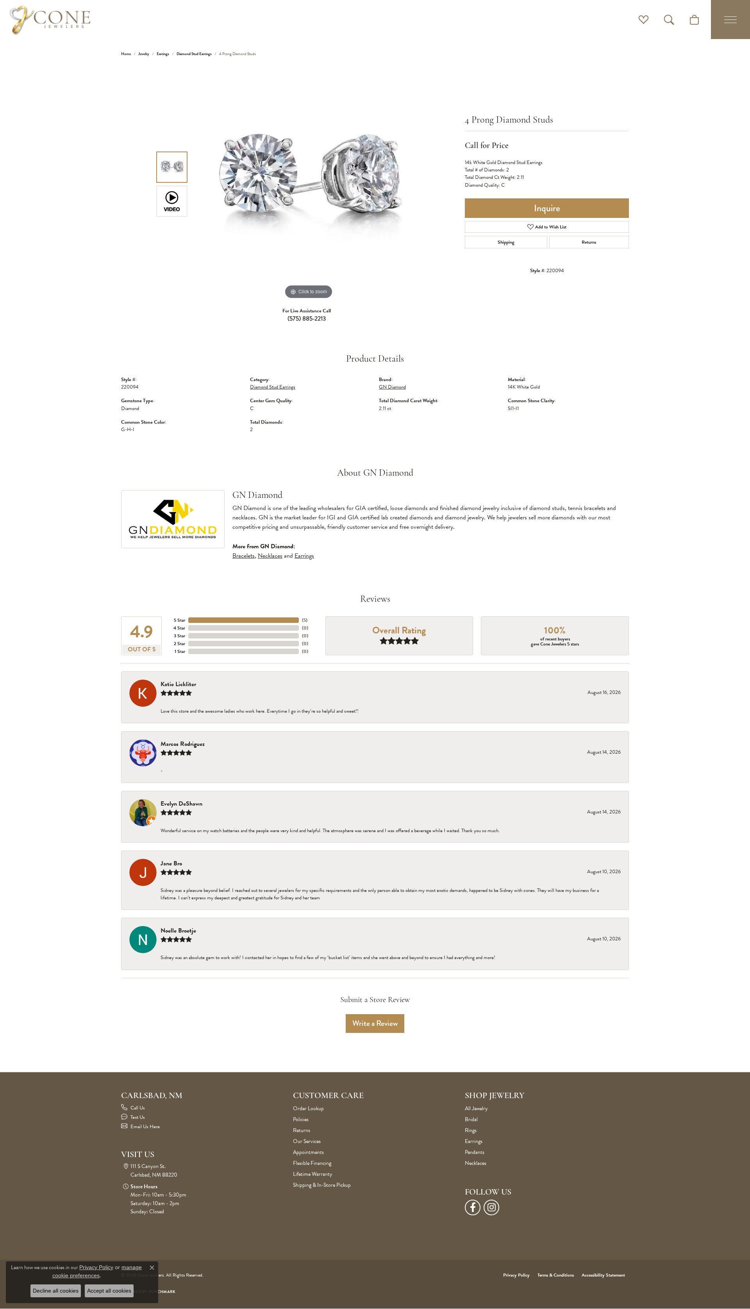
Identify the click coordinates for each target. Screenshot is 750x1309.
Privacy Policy (516, 1275)
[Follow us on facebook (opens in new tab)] (472, 1207)
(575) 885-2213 (307, 318)
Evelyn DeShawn (181, 803)
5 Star (179, 620)
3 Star (179, 635)
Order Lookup (308, 1108)
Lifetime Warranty (312, 1174)
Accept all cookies (109, 1291)
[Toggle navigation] (730, 19)
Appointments (308, 1152)
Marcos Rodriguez (183, 744)
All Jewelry (476, 1108)
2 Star (179, 643)
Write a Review (375, 1023)
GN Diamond (392, 387)
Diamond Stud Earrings (194, 54)
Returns (589, 242)
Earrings (163, 54)
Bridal (471, 1119)
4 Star (179, 627)
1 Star (180, 651)
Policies (301, 1119)
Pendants (474, 1152)
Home (126, 54)
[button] (643, 19)
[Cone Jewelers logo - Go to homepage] (50, 19)
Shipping (506, 242)
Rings (471, 1130)
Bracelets (243, 555)
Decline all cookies (56, 1291)
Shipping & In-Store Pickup (322, 1185)
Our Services (307, 1141)
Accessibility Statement (603, 1275)
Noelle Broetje (178, 930)
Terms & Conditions (556, 1275)
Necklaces (270, 555)
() (304, 620)
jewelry (143, 54)
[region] (308, 184)
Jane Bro (171, 863)
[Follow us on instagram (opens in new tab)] (491, 1207)
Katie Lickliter (178, 684)
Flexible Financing (312, 1163)
